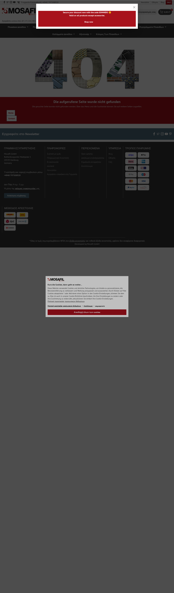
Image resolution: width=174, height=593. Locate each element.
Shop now (88, 22)
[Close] (134, 7)
